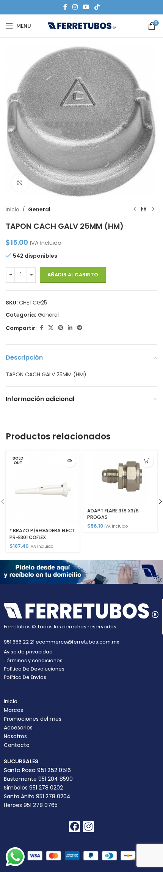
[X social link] (51, 328)
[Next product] (152, 209)
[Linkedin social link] (70, 328)
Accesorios (18, 727)
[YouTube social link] (86, 7)
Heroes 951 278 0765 (31, 805)
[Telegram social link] (80, 328)
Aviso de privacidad (28, 651)
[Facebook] (74, 826)
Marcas (13, 710)
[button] (147, 461)
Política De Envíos (25, 677)
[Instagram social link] (75, 7)
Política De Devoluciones (34, 669)
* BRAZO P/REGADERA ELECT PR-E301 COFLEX (42, 534)
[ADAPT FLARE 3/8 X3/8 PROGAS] (120, 477)
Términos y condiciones (33, 660)
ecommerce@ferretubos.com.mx (77, 642)
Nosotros (15, 736)
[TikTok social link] (97, 7)
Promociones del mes (32, 719)
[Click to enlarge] (19, 183)
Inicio (12, 209)
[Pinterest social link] (61, 328)
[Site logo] (82, 25)
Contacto (17, 745)
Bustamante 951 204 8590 (38, 779)
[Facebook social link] (65, 7)
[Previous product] (134, 209)
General (39, 209)
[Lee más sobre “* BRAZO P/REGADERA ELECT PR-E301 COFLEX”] (69, 461)
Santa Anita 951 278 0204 (37, 796)
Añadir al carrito (72, 274)
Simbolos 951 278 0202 (33, 787)
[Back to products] (143, 209)
